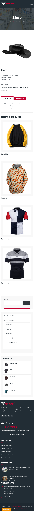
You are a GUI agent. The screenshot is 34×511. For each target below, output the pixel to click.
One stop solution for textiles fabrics (19, 467)
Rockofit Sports (16, 506)
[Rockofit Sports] (8, 4)
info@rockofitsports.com (11, 497)
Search (6, 299)
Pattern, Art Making (6, 451)
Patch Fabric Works (6, 445)
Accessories (12, 87)
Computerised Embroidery (8, 458)
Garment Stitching (6, 448)
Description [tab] (7, 98)
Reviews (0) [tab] (20, 98)
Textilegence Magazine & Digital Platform (18, 477)
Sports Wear (24, 87)
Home (11, 21)
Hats (17, 87)
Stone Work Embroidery (7, 455)
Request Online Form (17, 434)
